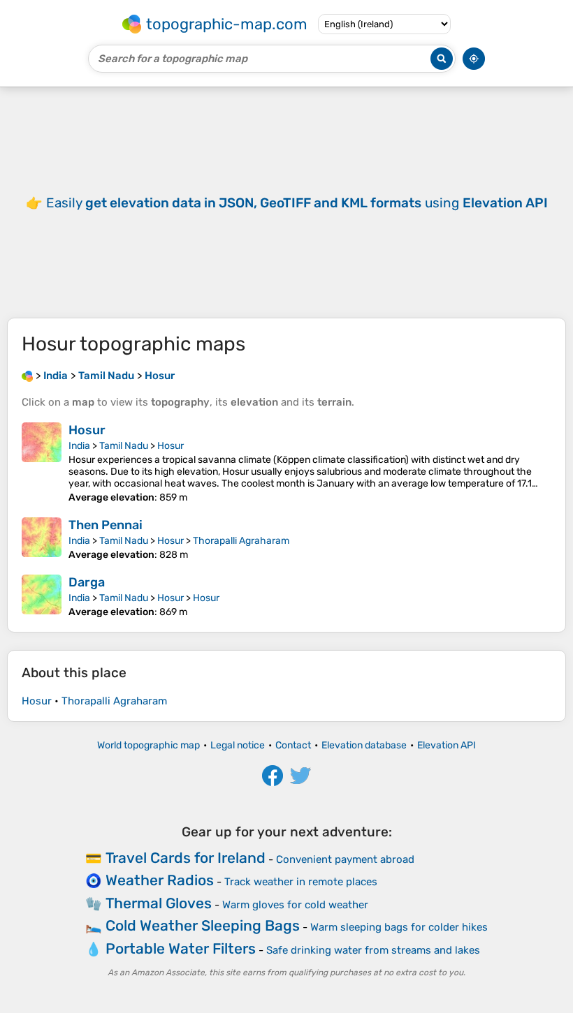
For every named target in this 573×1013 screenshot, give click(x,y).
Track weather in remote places (300, 881)
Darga (86, 582)
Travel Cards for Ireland (186, 857)
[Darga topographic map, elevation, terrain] (41, 596)
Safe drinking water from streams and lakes (373, 950)
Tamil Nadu (123, 446)
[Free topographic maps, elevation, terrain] (27, 375)
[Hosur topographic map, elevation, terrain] (41, 462)
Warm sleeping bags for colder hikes (399, 927)
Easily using (297, 203)
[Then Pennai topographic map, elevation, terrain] (41, 539)
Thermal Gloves (159, 903)
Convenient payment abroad (345, 859)
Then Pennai (105, 525)
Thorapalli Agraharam (241, 541)
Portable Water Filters (181, 948)
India (79, 446)
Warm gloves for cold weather (295, 905)
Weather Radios (160, 880)
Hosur (87, 430)
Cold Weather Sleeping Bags (203, 925)
